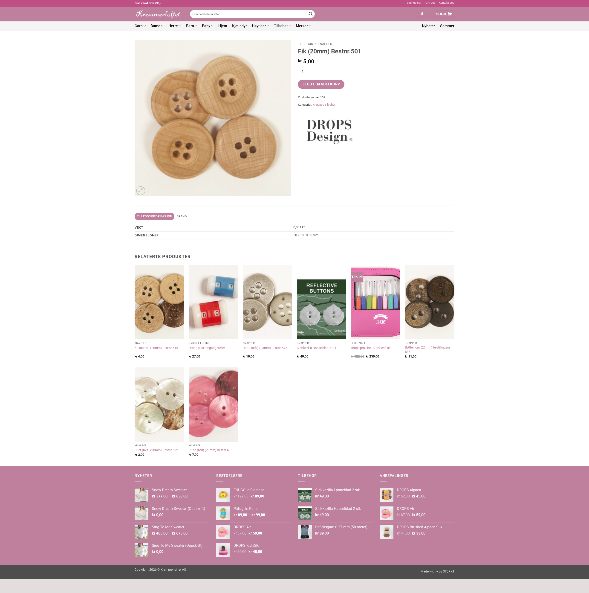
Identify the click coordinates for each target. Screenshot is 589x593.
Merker (302, 26)
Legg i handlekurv (321, 84)
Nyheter (428, 26)
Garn (139, 26)
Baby (206, 26)
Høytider (259, 26)
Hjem (222, 26)
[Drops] (330, 130)
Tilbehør (281, 26)
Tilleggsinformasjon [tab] (154, 216)
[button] (422, 14)
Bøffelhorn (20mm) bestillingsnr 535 (427, 350)
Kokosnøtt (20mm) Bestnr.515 (156, 348)
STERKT (448, 571)
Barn (190, 26)
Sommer (447, 26)
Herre (173, 26)
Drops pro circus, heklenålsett (372, 348)
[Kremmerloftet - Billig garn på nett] (159, 14)
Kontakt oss (446, 2)
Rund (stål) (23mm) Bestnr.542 (265, 348)
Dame (155, 26)
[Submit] (311, 14)
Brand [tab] (182, 216)
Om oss (430, 2)
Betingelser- (414, 2)
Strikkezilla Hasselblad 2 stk (316, 348)
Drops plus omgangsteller (207, 348)
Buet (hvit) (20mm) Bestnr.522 (156, 450)
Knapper (325, 44)
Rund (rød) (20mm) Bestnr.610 (211, 450)
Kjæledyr (239, 26)
